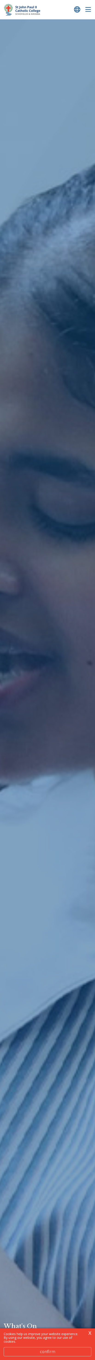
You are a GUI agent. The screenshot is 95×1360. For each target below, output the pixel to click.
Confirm (47, 1351)
